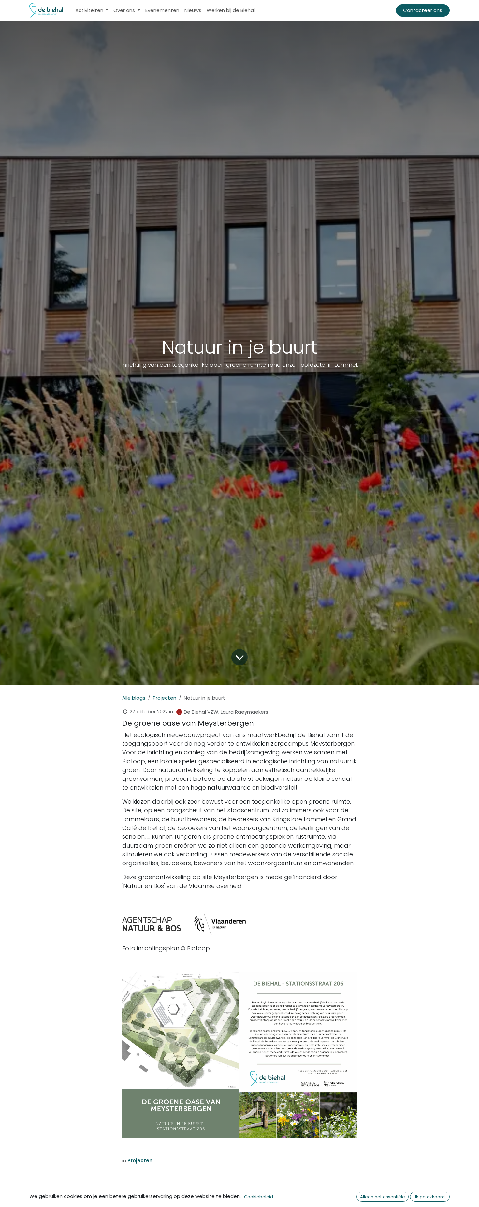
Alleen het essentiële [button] (382, 1197)
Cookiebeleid (258, 1197)
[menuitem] (92, 10)
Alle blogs (133, 698)
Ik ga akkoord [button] (430, 1197)
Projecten (164, 698)
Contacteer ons (422, 10)
